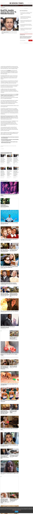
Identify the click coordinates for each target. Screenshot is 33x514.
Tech (17, 5)
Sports (24, 5)
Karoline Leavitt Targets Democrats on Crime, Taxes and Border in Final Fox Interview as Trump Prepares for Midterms (9, 160)
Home (5, 5)
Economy (10, 5)
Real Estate (29, 5)
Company (15, 5)
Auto (31, 5)
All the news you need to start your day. (25, 38)
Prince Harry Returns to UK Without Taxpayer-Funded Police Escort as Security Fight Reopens (26, 13)
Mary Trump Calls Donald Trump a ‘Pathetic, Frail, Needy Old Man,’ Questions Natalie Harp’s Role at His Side (26, 25)
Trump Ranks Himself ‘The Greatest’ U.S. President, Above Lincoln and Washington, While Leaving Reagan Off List (25, 17)
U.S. (8, 5)
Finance (13, 5)
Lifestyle (26, 5)
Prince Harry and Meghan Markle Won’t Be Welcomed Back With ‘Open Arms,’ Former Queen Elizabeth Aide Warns (16, 173)
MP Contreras (2, 16)
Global (7, 5)
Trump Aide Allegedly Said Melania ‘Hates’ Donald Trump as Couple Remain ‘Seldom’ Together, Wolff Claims (3, 173)
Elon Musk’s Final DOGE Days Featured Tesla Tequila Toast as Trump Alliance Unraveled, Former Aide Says (26, 29)
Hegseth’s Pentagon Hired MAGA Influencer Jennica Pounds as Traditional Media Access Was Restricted (26, 21)
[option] (10, 41)
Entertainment (20, 5)
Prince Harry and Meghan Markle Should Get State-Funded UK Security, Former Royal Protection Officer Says (16, 160)
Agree (16, 511)
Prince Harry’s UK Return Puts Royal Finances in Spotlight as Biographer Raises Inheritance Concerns (9, 173)
